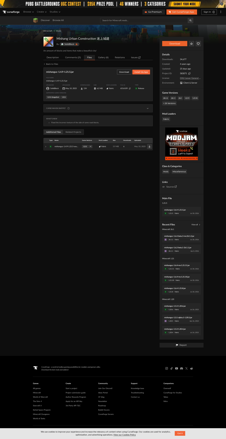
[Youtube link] (176, 368)
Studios (54, 12)
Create (40, 12)
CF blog (101, 397)
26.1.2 (165, 98)
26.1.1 (173, 98)
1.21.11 (187, 98)
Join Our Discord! (105, 388)
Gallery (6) (103, 57)
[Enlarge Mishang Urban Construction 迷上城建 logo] (48, 42)
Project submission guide (76, 393)
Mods (58, 31)
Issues (134, 57)
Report (183, 345)
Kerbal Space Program (42, 410)
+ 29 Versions (169, 103)
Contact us (135, 397)
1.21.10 (195, 98)
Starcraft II (37, 406)
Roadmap (102, 406)
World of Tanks (39, 419)
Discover (45, 20)
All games (37, 388)
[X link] (186, 368)
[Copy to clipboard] (189, 73)
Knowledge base (137, 388)
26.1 (180, 98)
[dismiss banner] (221, 3)
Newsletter (102, 401)
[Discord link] (181, 368)
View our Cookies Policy (124, 435)
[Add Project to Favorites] (191, 43)
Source (170, 187)
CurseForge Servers (106, 414)
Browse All (58, 20)
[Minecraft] (35, 20)
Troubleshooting (137, 393)
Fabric (166, 119)
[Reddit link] (191, 368)
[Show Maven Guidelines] (147, 108)
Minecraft (47, 31)
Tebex (165, 397)
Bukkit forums (104, 410)
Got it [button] (180, 433)
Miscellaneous (179, 171)
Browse (27, 12)
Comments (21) (73, 57)
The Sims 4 (37, 401)
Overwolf (167, 388)
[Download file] (149, 146)
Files (89, 57)
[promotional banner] (113, 4)
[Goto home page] (11, 12)
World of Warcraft (40, 397)
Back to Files (52, 64)
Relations (120, 57)
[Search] (190, 20)
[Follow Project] (198, 43)
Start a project (71, 388)
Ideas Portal (103, 393)
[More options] (220, 12)
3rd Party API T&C (73, 406)
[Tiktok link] (171, 368)
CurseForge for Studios (172, 393)
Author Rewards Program (76, 397)
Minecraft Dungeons (41, 414)
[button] (98, 146)
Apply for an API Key (74, 401)
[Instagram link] (166, 368)
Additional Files (53, 132)
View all (194, 225)
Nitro (165, 401)
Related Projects (73, 132)
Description (53, 57)
